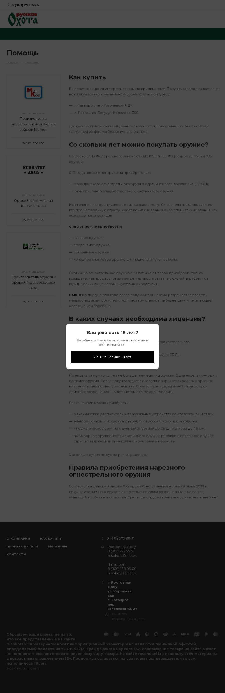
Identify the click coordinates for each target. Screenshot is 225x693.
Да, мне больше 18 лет (112, 357)
